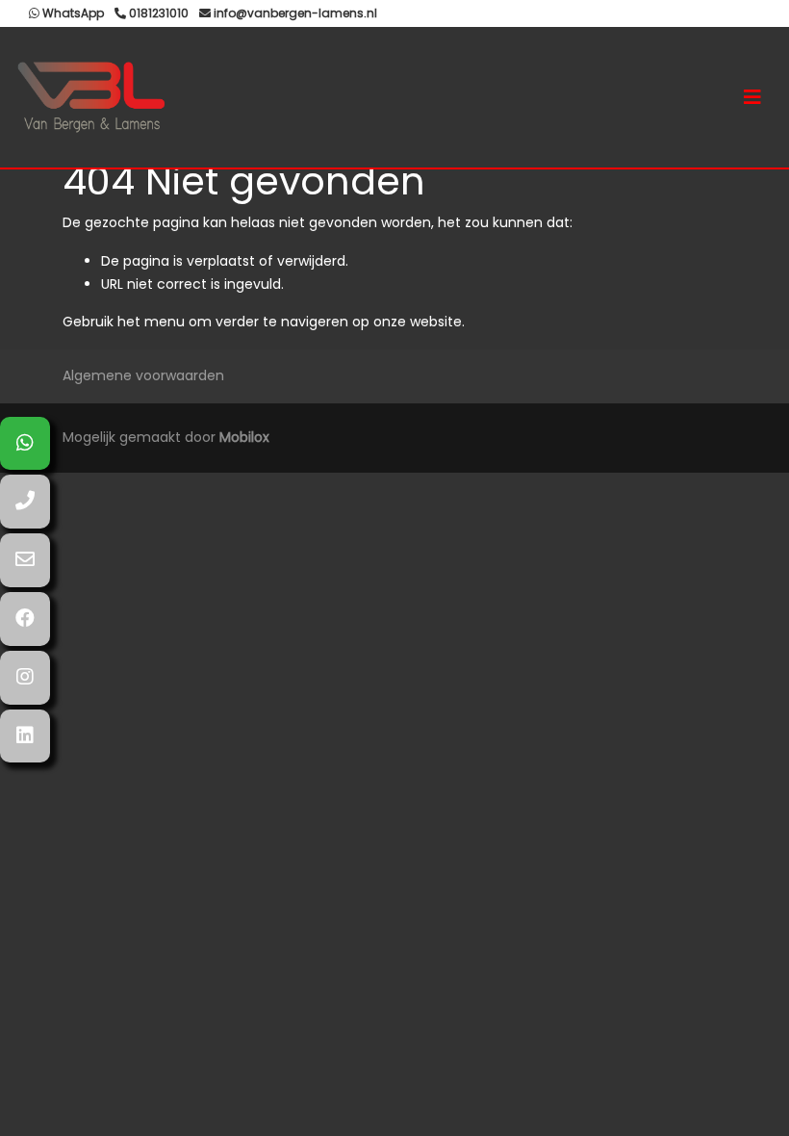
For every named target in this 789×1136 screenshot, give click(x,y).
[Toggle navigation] (752, 97)
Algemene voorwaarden (143, 375)
